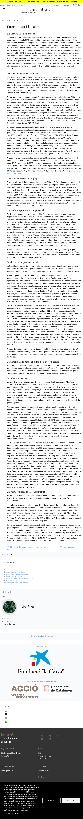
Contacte (14, 5)
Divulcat (56, 5)
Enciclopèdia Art (7, 771)
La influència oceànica (11, 580)
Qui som (2, 5)
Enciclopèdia (5, 756)
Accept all (71, 801)
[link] (41, 555)
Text (39, 753)
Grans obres (5, 774)
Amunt (43, 547)
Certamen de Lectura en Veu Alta (45, 757)
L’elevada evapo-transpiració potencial (16, 574)
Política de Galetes (12, 813)
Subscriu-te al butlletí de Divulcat (63, 2)
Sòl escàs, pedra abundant (70, 547)
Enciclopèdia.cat (43, 771)
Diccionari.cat (65, 5)
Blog (8, 5)
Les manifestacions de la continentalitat (16, 582)
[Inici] (40, 10)
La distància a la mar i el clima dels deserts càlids (18, 578)
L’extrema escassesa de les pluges (14, 572)
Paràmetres (51, 801)
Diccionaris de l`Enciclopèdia (11, 753)
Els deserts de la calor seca (11, 568)
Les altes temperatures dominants (14, 570)
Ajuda (21, 5)
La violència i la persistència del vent (15, 576)
